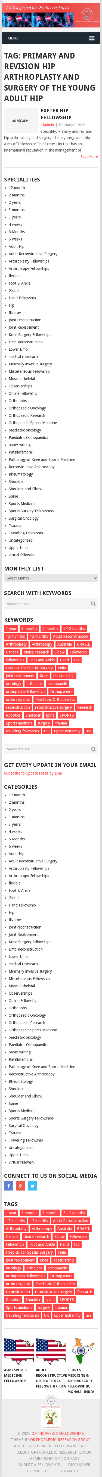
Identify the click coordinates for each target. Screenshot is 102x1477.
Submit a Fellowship (39, 1465)
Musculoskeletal (22, 379)
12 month (17, 188)
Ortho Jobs (18, 401)
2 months (16, 195)
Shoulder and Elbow (25, 489)
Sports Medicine (22, 503)
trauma (61, 723)
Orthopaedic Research (27, 415)
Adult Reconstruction (70, 636)
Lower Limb (18, 349)
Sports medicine (19, 723)
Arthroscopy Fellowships (29, 268)
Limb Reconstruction (26, 342)
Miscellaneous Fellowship (29, 371)
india (62, 668)
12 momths (15, 636)
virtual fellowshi (22, 555)
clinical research (36, 652)
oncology (13, 684)
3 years (15, 217)
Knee (44, 676)
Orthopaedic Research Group (60, 1440)
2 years (15, 202)
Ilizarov (15, 312)
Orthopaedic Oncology (27, 408)
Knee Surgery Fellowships (30, 334)
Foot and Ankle (42, 660)
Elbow (59, 652)
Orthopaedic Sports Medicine (33, 423)
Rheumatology (21, 474)
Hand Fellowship (22, 298)
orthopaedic (57, 684)
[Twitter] (32, 1186)
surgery (44, 723)
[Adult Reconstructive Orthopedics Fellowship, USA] (51, 1351)
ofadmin (47, 125)
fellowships (15, 660)
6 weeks (15, 239)
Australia (64, 644)
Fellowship (78, 652)
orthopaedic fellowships (25, 691)
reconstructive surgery (53, 707)
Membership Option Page (54, 1458)
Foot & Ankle (19, 283)
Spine (13, 496)
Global (14, 290)
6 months (50, 628)
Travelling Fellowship (26, 533)
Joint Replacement (24, 327)
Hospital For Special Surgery (29, 668)
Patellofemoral (21, 452)
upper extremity (67, 731)
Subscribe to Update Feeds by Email (33, 773)
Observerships (20, 386)
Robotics (13, 715)
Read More (89, 157)
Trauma (15, 525)
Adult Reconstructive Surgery (33, 254)
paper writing (20, 445)
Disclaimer (79, 1465)
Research (84, 707)
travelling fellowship (22, 731)
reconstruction (18, 707)
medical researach (23, 356)
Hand (64, 660)
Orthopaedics (61, 691)
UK (46, 731)
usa (88, 731)
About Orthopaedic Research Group (54, 1452)
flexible (14, 276)
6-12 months (74, 628)
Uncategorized (21, 540)
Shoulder (16, 481)
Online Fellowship (23, 393)
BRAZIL (83, 644)
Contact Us (70, 1471)
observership (64, 676)
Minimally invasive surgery (30, 364)
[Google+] (20, 1186)
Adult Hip (16, 246)
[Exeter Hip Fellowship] (21, 120)
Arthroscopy (42, 644)
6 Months (17, 232)
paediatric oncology (25, 430)
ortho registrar (18, 699)
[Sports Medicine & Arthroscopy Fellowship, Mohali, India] (82, 1351)
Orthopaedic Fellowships (58, 1433)
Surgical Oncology (24, 518)
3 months (16, 210)
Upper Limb (18, 547)
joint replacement (20, 676)
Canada (12, 652)
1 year (11, 628)
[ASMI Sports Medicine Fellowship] (19, 1351)
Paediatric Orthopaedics (28, 437)
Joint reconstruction (25, 320)
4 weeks (15, 224)
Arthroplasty (16, 644)
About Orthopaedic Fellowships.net (51, 1446)
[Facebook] (8, 1186)
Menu (13, 38)
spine (50, 715)
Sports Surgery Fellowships (31, 511)
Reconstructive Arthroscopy (32, 467)
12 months (39, 636)
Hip (11, 305)
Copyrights (39, 1471)
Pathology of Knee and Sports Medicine (42, 459)
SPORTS (67, 715)
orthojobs (34, 684)
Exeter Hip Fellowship (56, 114)
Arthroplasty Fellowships (29, 261)
